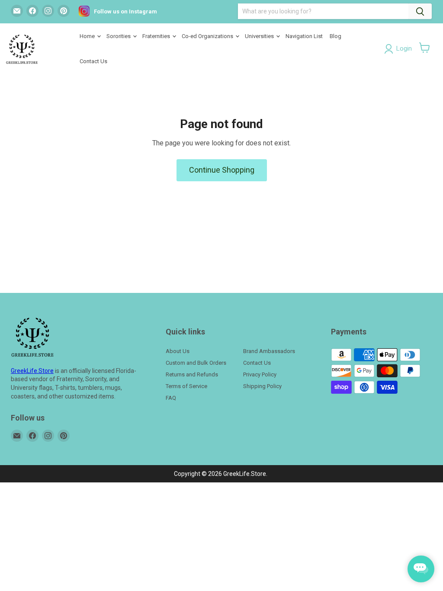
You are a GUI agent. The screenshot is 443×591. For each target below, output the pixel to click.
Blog (335, 36)
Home (88, 36)
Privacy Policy (259, 374)
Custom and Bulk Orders (196, 363)
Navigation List (304, 36)
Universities (260, 36)
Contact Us (93, 61)
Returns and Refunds (192, 374)
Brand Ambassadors (269, 351)
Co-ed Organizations (208, 36)
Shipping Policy (262, 386)
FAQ (171, 398)
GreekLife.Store (32, 370)
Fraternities (156, 36)
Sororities (119, 36)
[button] (424, 47)
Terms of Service (186, 386)
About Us (177, 351)
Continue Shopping (221, 169)
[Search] (420, 11)
